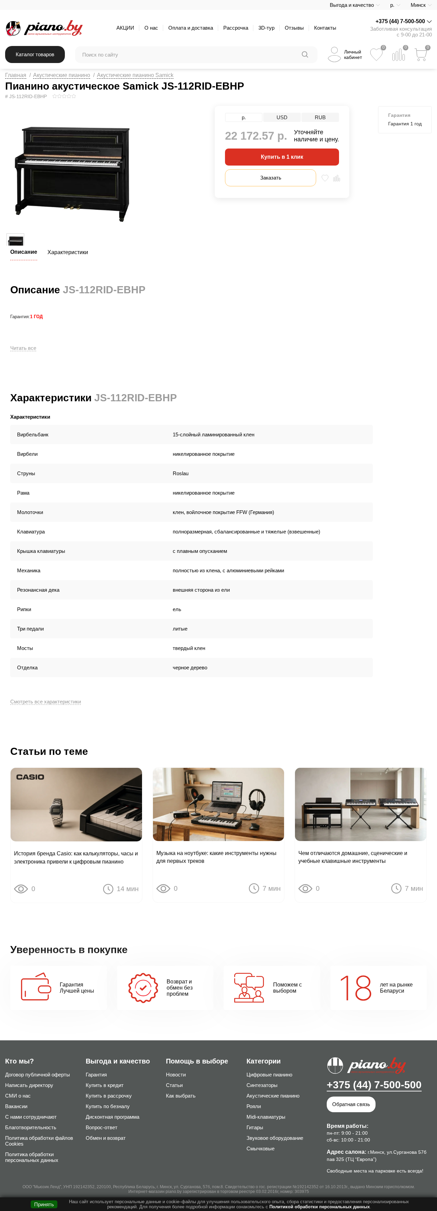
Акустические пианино (61, 75)
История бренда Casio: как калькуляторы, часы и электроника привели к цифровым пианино (76, 857)
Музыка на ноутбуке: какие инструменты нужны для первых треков (216, 857)
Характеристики (67, 252)
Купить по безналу (108, 1106)
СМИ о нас (18, 1096)
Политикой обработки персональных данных (319, 1206)
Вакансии (16, 1106)
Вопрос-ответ (101, 1127)
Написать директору (29, 1085)
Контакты (325, 28)
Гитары (254, 1127)
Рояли (253, 1106)
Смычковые (260, 1148)
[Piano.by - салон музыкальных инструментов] (44, 27)
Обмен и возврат (106, 1138)
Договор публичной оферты (37, 1074)
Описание (23, 252)
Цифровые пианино (269, 1074)
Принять (44, 1204)
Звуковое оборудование (274, 1138)
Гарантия (96, 1074)
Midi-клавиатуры (265, 1117)
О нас (151, 28)
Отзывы (294, 28)
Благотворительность (30, 1127)
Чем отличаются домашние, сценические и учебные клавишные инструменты (352, 857)
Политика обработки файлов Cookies (39, 1141)
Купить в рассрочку (109, 1096)
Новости (176, 1074)
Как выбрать (181, 1096)
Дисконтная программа (112, 1117)
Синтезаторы (262, 1085)
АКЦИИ (125, 28)
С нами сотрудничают (31, 1117)
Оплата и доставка (190, 28)
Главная (15, 75)
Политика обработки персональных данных (31, 1157)
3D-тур (266, 28)
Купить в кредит (105, 1085)
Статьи (174, 1085)
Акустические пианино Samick (135, 75)
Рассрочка (235, 28)
